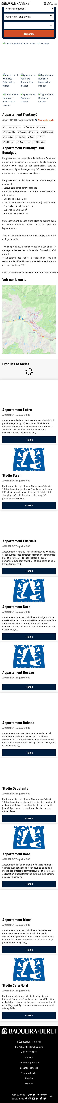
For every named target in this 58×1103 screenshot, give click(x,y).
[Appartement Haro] (29, 837)
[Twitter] (44, 1098)
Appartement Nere (16, 606)
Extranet (29, 1083)
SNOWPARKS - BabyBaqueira (29, 1046)
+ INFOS (29, 439)
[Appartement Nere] (29, 590)
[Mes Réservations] (45, 3)
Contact (29, 1057)
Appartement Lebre (17, 409)
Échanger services (29, 1067)
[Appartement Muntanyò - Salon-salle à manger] (29, 57)
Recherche (29, 33)
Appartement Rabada (18, 722)
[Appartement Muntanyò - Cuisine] (29, 102)
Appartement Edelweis (19, 541)
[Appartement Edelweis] (29, 524)
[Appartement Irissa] (29, 903)
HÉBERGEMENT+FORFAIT (29, 1041)
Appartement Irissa (17, 919)
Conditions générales (29, 1062)
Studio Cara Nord (15, 985)
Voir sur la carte (46, 119)
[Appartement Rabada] (29, 706)
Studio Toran (11, 475)
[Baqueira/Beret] (16, 3)
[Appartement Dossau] (29, 656)
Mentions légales (29, 1072)
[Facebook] (26, 1098)
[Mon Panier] (51, 3)
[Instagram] (29, 1098)
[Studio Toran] (29, 459)
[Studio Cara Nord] (29, 969)
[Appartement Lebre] (29, 393)
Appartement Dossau (18, 672)
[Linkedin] (37, 1098)
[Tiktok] (41, 1098)
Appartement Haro (16, 854)
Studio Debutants (15, 788)
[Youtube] (33, 1098)
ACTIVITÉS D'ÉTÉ (29, 1052)
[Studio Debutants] (29, 772)
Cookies (29, 1078)
